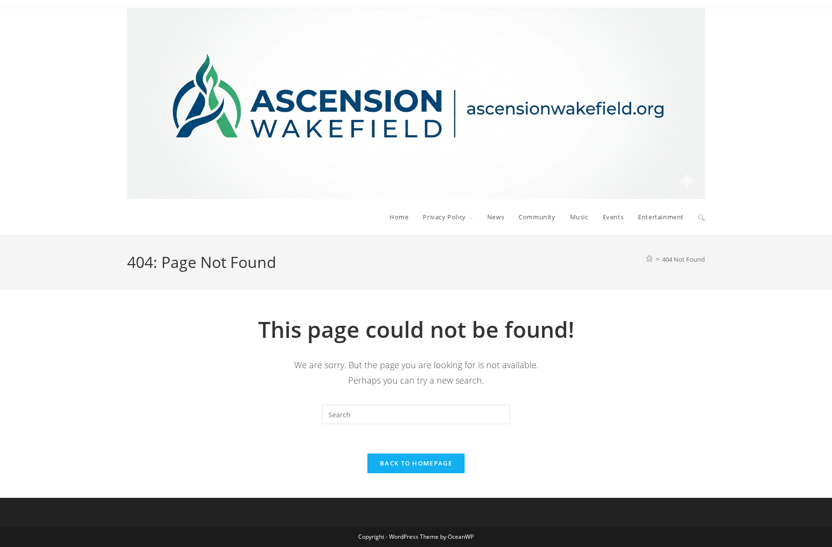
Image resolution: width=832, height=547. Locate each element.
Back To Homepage (416, 463)
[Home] (649, 259)
